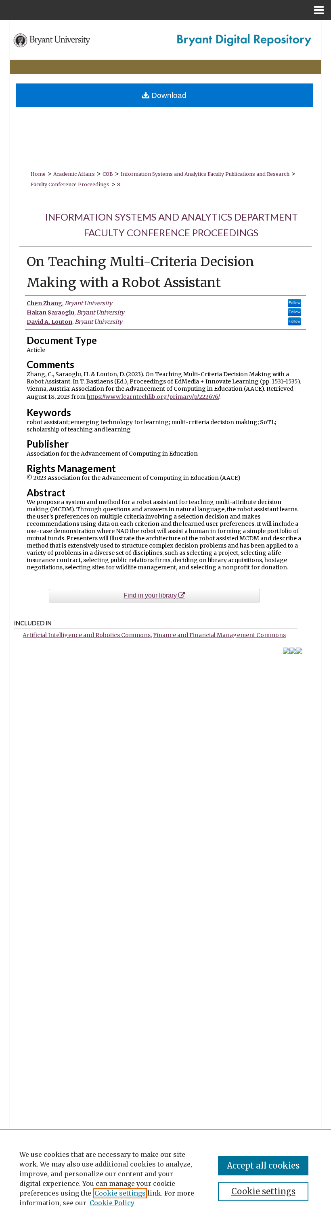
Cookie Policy (112, 1203)
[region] (165, 1178)
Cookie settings (120, 1193)
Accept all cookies (263, 1165)
